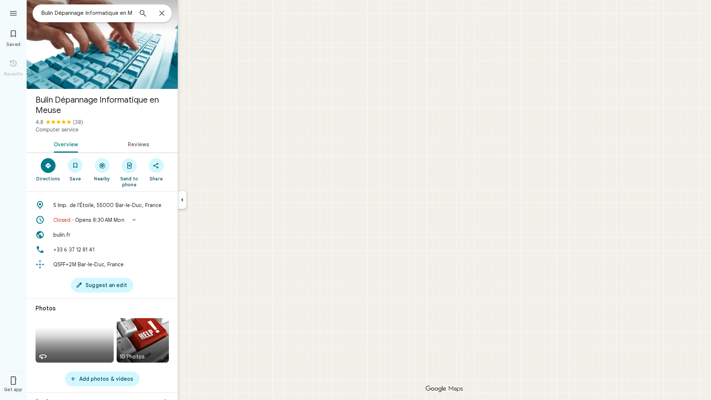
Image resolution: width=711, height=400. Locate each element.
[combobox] (87, 13)
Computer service (57, 129)
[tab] (64, 144)
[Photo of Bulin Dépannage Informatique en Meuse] (102, 44)
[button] (102, 220)
